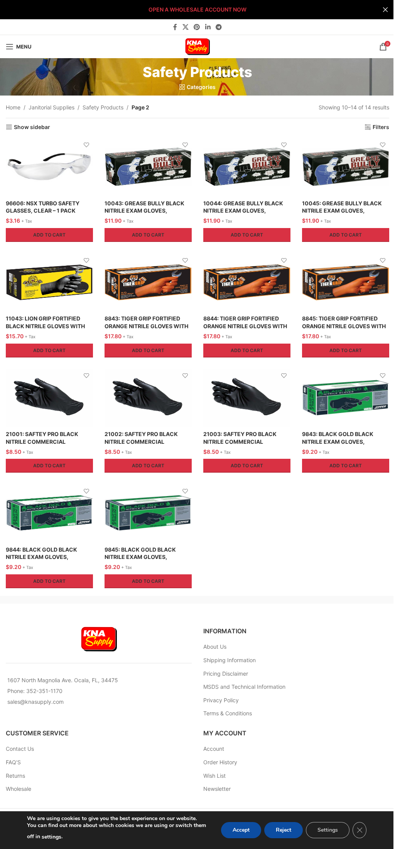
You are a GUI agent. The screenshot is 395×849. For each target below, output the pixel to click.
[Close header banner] (385, 9)
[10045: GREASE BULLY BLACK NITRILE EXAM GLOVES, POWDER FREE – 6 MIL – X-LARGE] (345, 167)
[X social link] (185, 27)
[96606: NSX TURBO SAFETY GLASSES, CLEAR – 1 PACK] (49, 167)
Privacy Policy (221, 700)
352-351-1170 (44, 691)
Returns (15, 775)
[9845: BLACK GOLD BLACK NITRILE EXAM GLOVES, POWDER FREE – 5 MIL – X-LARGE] (148, 513)
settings (51, 837)
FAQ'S (13, 762)
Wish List (214, 775)
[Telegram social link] (218, 27)
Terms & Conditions (227, 713)
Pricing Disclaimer (225, 673)
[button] (49, 235)
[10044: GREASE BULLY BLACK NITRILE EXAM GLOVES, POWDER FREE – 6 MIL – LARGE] (246, 167)
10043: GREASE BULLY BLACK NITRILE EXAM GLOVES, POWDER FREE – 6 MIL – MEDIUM (148, 210)
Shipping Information (229, 660)
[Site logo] (197, 46)
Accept (241, 830)
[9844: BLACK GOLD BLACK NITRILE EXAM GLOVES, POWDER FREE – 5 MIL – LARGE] (49, 513)
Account (213, 748)
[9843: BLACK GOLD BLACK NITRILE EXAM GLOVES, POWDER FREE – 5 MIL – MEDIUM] (345, 398)
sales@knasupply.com (35, 701)
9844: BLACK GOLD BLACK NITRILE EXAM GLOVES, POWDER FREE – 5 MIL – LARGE (46, 557)
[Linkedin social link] (208, 27)
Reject (283, 830)
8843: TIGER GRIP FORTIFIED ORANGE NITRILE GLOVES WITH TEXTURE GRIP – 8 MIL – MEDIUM (148, 326)
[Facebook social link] (175, 27)
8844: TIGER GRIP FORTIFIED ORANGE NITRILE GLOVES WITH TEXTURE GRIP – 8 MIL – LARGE (245, 326)
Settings (327, 830)
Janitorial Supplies (51, 107)
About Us (214, 646)
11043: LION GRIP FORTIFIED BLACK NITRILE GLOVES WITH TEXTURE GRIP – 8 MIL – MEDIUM (49, 326)
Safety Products (103, 107)
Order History (220, 762)
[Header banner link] (197, 9)
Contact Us (20, 748)
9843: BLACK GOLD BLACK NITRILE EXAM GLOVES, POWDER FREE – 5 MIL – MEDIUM (345, 441)
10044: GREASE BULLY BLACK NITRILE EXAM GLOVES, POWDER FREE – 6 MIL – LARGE (244, 210)
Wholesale (18, 788)
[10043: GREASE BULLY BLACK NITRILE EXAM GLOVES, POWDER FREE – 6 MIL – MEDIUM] (148, 167)
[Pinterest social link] (197, 27)
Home (13, 107)
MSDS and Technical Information (244, 686)
